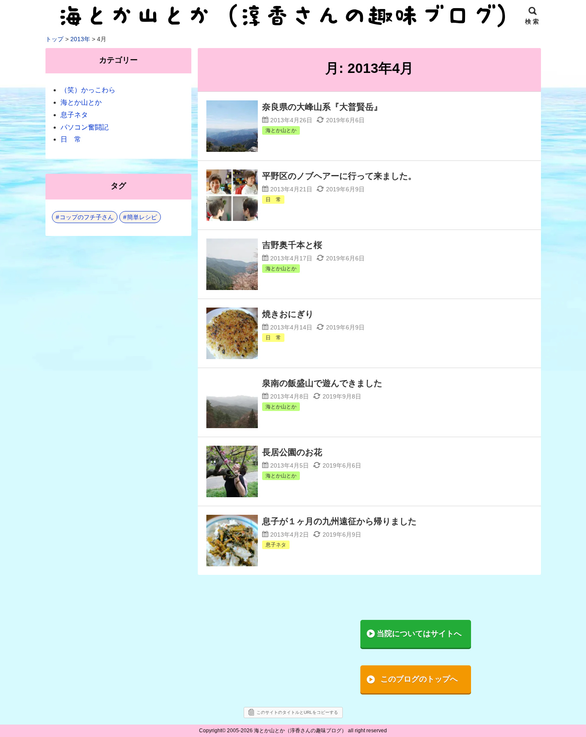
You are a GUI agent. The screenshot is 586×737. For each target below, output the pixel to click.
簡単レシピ (142, 217)
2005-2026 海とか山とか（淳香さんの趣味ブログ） (287, 731)
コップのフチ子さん (87, 217)
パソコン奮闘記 (84, 127)
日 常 (70, 139)
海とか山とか (81, 102)
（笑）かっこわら (87, 90)
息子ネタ (74, 114)
